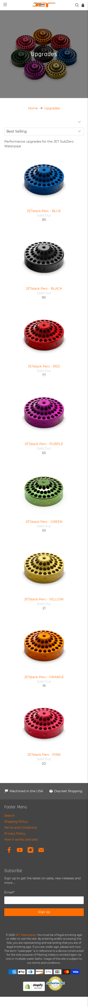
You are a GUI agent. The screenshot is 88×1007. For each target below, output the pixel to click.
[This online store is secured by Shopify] (34, 990)
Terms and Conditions (20, 827)
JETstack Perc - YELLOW (44, 599)
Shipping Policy (16, 822)
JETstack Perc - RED (44, 366)
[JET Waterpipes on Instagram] (30, 852)
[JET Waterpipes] (44, 5)
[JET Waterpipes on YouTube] (20, 852)
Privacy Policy (14, 833)
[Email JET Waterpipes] (41, 852)
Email (9, 892)
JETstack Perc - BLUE (44, 211)
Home (33, 108)
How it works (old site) (21, 839)
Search (9, 816)
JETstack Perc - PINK (44, 755)
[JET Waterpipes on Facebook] (9, 852)
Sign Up (44, 912)
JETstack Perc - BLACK (44, 288)
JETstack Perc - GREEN (44, 522)
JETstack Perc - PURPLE (44, 444)
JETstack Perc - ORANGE (44, 677)
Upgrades (52, 108)
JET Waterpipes (26, 934)
